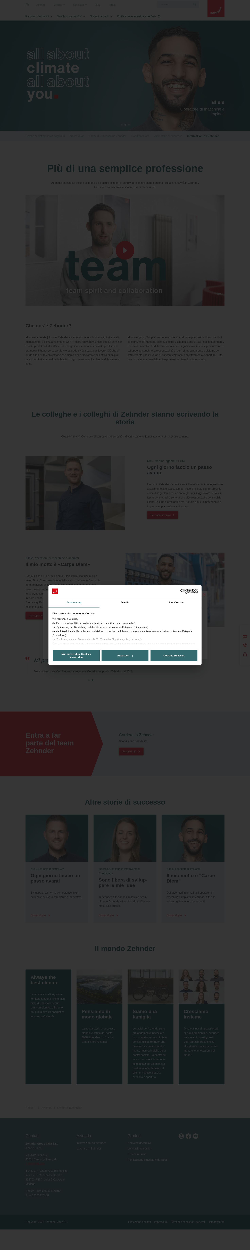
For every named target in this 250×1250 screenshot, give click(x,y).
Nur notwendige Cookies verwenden (76, 655)
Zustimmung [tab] (74, 602)
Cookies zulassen (173, 655)
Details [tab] (125, 602)
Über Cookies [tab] (176, 602)
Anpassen (123, 655)
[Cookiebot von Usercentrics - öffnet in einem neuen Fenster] (183, 591)
